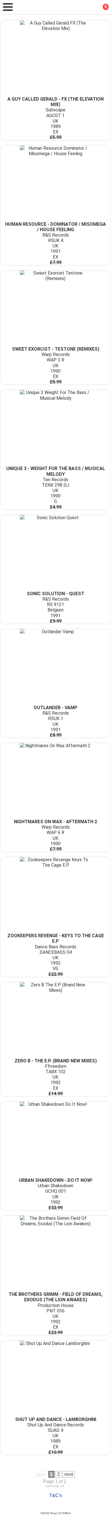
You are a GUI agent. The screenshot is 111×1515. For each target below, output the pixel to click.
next (68, 1474)
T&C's (55, 1495)
